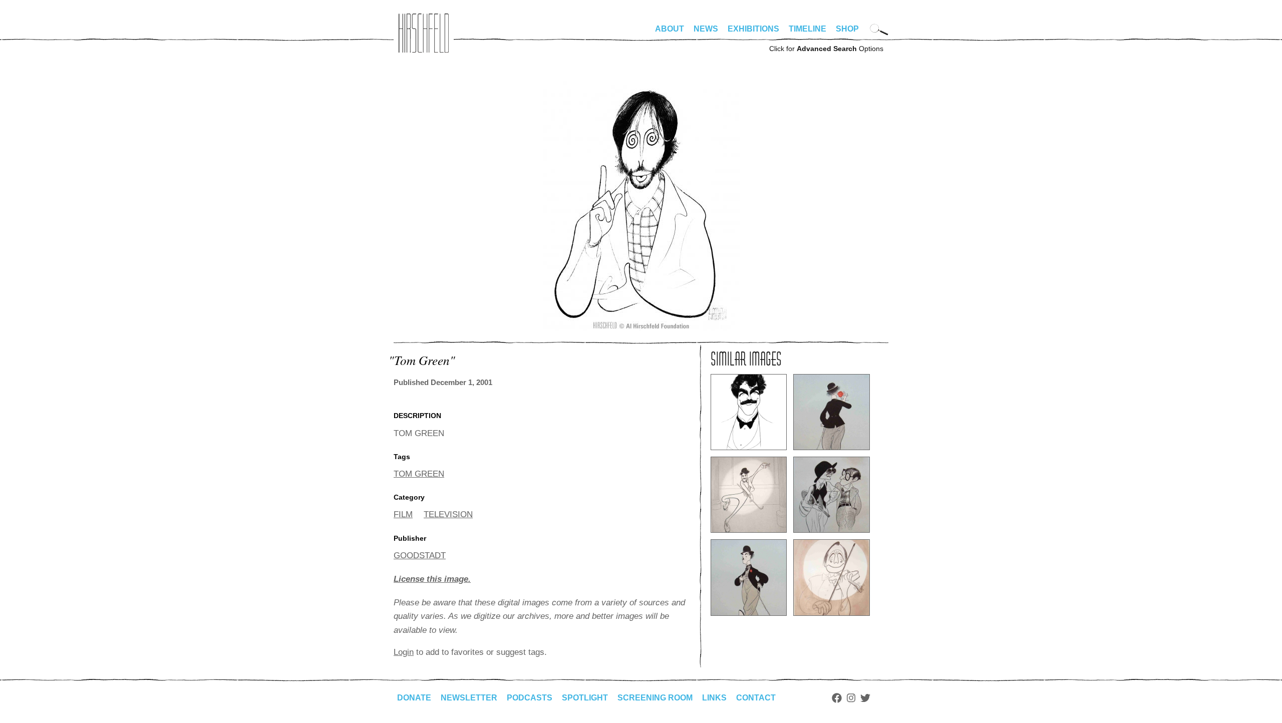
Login (404, 652)
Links (714, 697)
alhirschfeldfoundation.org (424, 33)
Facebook (837, 698)
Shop (847, 29)
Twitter (865, 698)
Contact (756, 697)
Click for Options (826, 49)
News (706, 29)
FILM (403, 514)
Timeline (807, 29)
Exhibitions (753, 29)
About (669, 29)
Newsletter (469, 697)
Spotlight (585, 697)
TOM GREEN (419, 474)
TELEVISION (448, 514)
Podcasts (529, 697)
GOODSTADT (420, 555)
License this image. (432, 579)
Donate (414, 697)
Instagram (851, 698)
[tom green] (641, 328)
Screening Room (655, 697)
